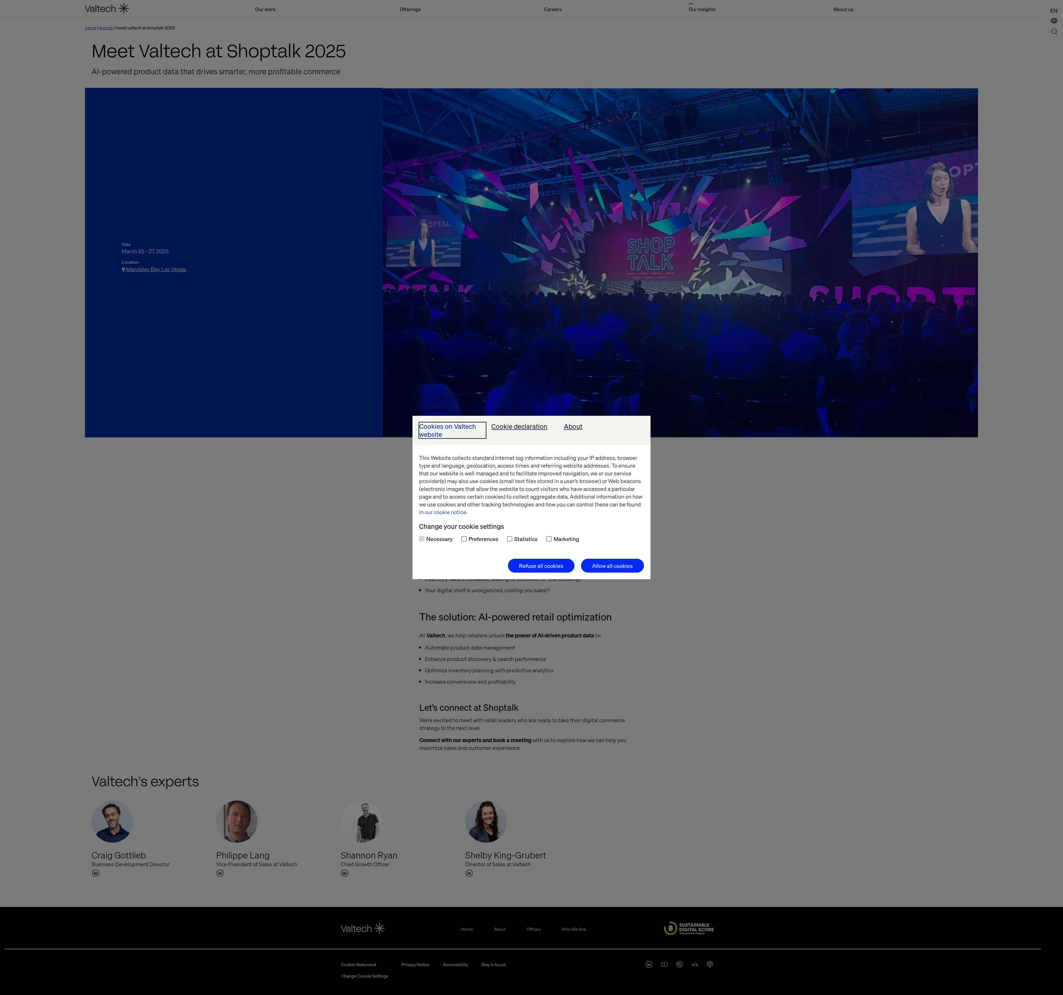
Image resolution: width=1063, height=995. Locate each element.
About (573, 426)
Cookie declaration (519, 426)
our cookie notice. (446, 512)
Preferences (483, 538)
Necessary (439, 538)
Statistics (526, 538)
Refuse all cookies (541, 565)
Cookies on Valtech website (447, 430)
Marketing (566, 538)
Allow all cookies (612, 565)
